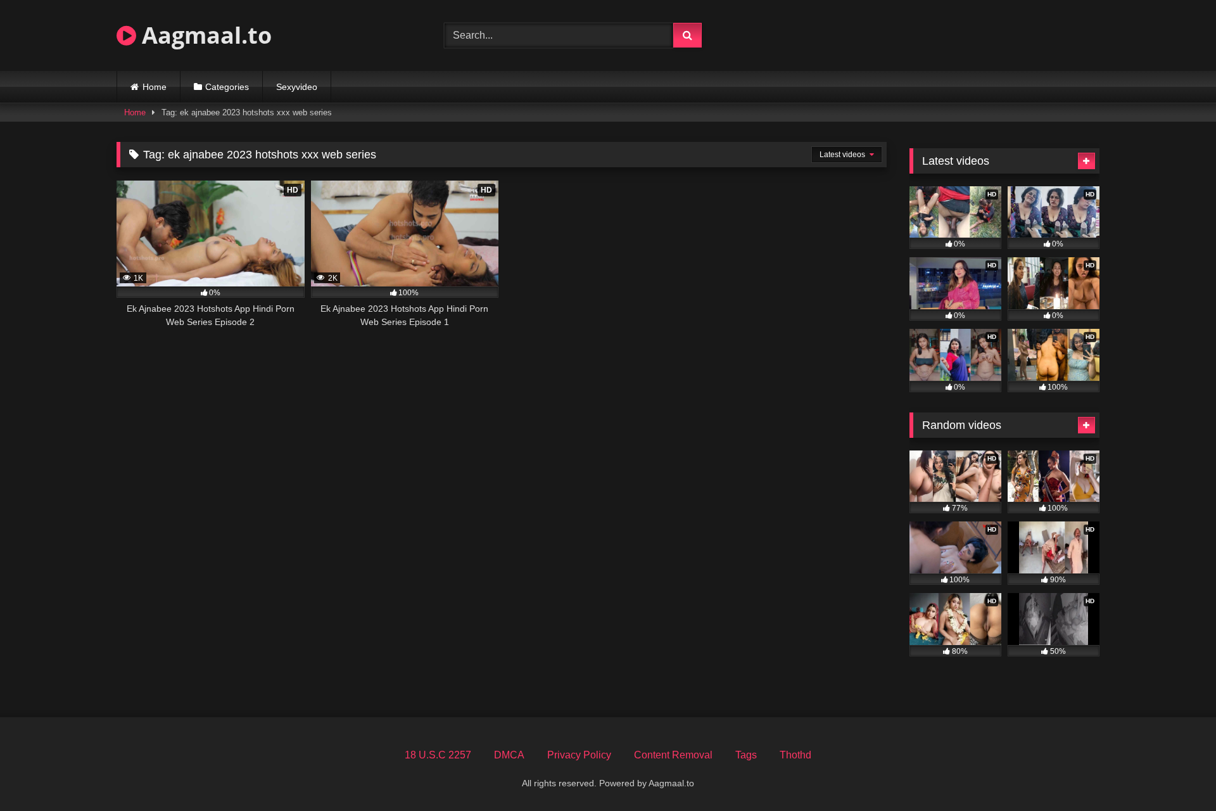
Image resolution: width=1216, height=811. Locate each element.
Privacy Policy (579, 755)
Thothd (795, 755)
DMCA (509, 755)
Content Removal (673, 755)
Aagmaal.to (204, 35)
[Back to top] (1177, 773)
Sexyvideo (296, 87)
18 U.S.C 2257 (438, 755)
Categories (227, 87)
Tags (746, 755)
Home (154, 87)
